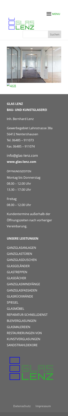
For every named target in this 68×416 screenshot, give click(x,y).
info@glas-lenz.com (22, 155)
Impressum (43, 406)
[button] (56, 14)
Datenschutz (22, 406)
